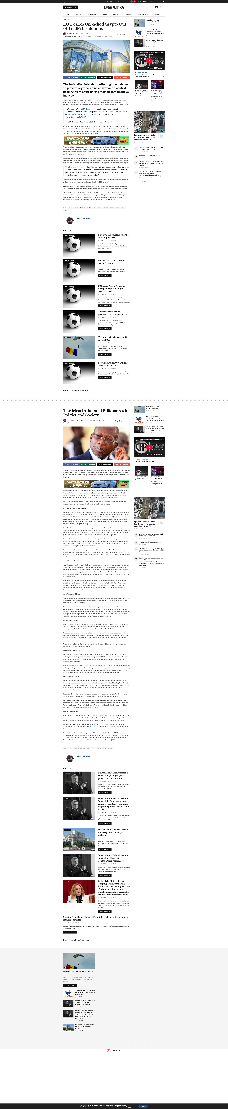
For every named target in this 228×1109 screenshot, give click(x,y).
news (123, 207)
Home (67, 14)
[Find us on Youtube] (134, 1)
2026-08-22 (112, 781)
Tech (85, 36)
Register (146, 1)
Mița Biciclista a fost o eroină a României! (78, 971)
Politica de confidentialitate (143, 1043)
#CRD (125, 112)
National (67, 798)
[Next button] (163, 76)
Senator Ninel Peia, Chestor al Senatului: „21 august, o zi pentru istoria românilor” (113, 858)
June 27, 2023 (111, 122)
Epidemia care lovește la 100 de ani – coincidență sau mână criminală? (144, 137)
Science (128, 14)
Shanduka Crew (93, 539)
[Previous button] (160, 76)
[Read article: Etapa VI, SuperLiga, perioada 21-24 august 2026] (79, 245)
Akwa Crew (114, 567)
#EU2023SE (88, 114)
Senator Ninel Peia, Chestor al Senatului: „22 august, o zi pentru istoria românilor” (155, 42)
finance (118, 207)
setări (129, 1107)
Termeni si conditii (128, 1043)
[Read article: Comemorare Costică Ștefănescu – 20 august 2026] (79, 321)
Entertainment (143, 14)
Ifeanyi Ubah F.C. (93, 726)
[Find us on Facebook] (131, 1)
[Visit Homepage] (114, 7)
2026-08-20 (112, 266)
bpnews (76, 207)
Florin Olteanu (103, 240)
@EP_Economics (88, 109)
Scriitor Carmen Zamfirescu (107, 838)
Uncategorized (92, 36)
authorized (88, 126)
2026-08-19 (112, 368)
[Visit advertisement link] (96, 140)
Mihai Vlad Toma (73, 33)
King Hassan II (67, 659)
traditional (122, 126)
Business (116, 14)
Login (140, 1)
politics (66, 210)
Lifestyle (65, 2)
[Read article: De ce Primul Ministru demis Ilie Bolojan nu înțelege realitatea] (79, 839)
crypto (99, 207)
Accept (143, 1106)
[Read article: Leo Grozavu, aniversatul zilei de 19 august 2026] (79, 373)
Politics (78, 14)
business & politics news (87, 207)
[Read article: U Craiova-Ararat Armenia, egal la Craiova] (79, 270)
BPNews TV (92, 14)
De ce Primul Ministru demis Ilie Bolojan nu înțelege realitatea (113, 832)
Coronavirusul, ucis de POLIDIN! (149, 155)
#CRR (118, 112)
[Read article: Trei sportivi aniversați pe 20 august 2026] (79, 347)
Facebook (155, 1043)
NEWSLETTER (71, 7)
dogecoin (105, 207)
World (105, 14)
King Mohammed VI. (77, 590)
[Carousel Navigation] (162, 76)
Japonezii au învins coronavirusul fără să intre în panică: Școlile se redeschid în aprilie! (151, 163)
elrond (112, 207)
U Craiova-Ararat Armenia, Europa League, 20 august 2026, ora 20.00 (112, 289)
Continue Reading (105, 252)
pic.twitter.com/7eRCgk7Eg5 (77, 117)
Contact (162, 1043)
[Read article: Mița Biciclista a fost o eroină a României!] (139, 23)
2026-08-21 (112, 240)
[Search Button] (164, 1)
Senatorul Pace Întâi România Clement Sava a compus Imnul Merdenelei (155, 32)
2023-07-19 (84, 33)
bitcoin (70, 207)
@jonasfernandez (72, 114)
